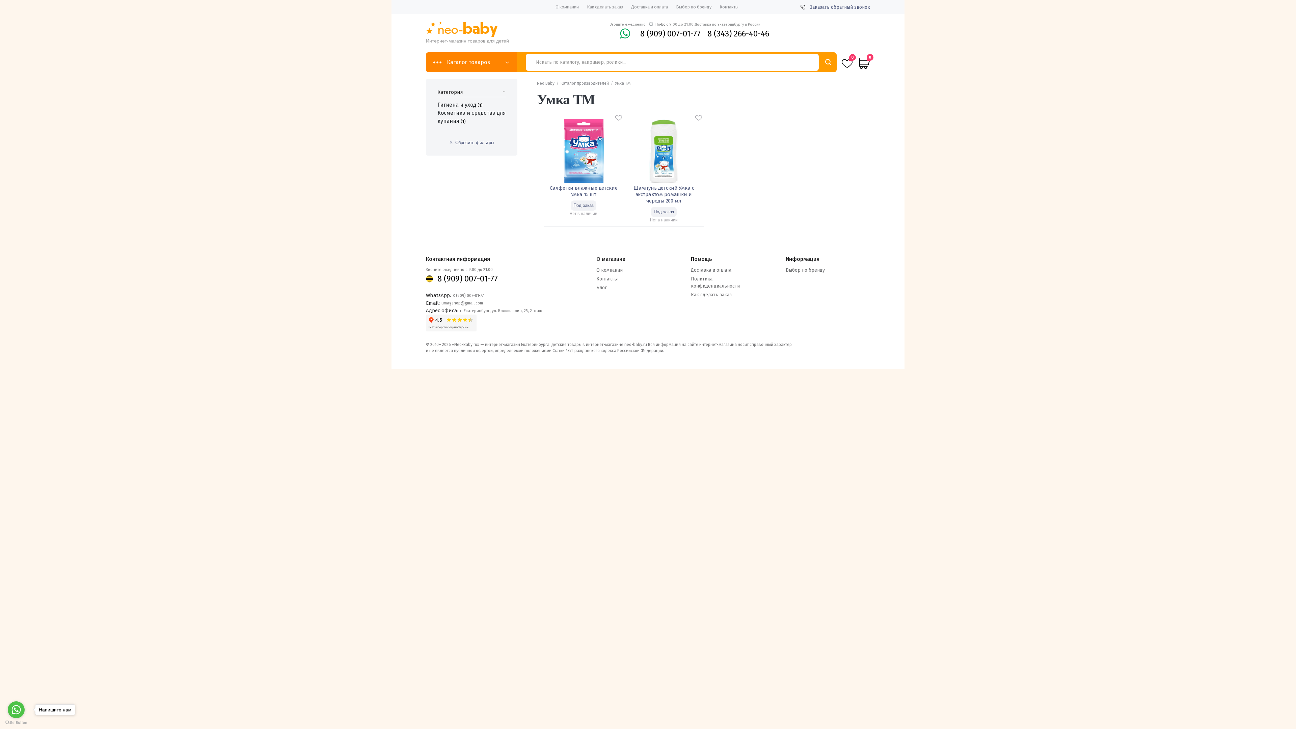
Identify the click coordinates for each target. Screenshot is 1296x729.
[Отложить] (618, 117)
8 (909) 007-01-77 (670, 33)
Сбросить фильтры (474, 142)
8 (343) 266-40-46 (738, 33)
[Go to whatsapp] (16, 709)
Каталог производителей (585, 83)
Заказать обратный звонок (840, 7)
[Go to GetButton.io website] (16, 722)
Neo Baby (546, 83)
